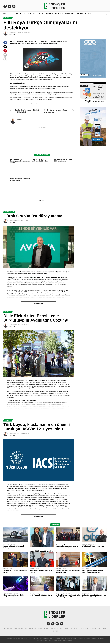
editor (14, 34)
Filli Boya (26, 104)
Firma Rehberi (69, 13)
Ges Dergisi (102, 629)
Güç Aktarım (8, 629)
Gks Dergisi (64, 629)
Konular (18, 13)
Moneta (55, 631)
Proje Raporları (29, 13)
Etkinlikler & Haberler (44, 13)
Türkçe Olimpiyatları (37, 104)
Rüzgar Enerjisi (43, 629)
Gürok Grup (33, 277)
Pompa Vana (32, 629)
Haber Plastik (83, 629)
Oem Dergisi (54, 629)
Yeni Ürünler (59, 13)
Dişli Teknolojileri (21, 629)
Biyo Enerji (73, 629)
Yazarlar (80, 13)
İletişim (87, 13)
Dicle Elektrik (54, 391)
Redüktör (93, 629)
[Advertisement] (42, 140)
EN (93, 13)
